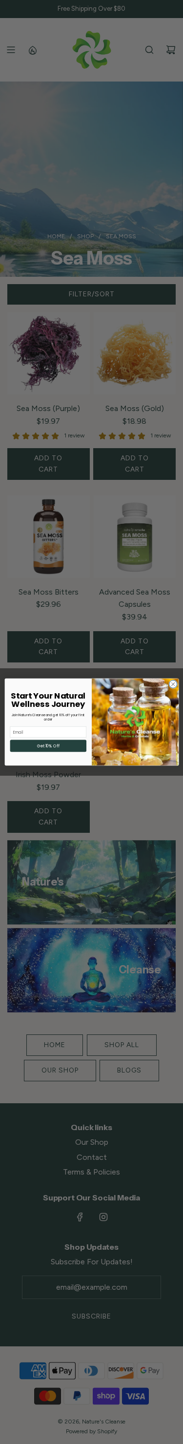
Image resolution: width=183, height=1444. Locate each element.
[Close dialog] (173, 684)
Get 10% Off (48, 745)
